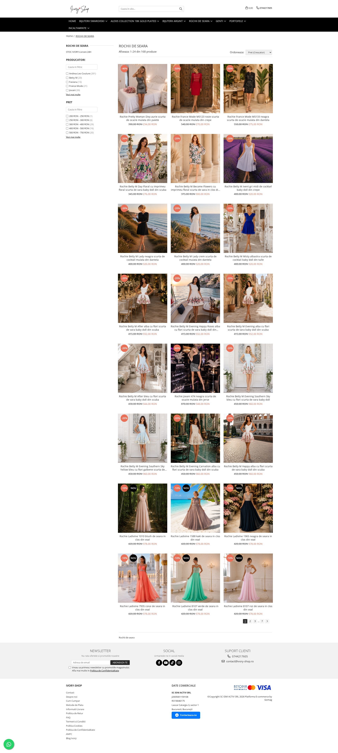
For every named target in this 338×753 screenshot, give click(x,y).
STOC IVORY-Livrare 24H (78, 51)
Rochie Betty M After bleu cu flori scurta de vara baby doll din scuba (142, 398)
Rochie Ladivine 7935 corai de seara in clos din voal (142, 607)
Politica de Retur (74, 713)
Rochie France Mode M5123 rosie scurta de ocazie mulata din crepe (195, 118)
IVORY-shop (74, 685)
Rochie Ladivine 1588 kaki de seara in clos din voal (195, 538)
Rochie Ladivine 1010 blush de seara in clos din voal (143, 538)
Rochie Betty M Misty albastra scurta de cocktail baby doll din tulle (248, 258)
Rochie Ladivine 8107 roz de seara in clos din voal (248, 607)
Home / (70, 36)
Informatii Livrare (75, 709)
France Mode (76, 86)
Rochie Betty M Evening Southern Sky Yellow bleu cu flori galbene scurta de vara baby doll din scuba (142, 468)
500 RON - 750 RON (79, 132)
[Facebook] (159, 663)
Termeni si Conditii (75, 721)
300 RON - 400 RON (79, 124)
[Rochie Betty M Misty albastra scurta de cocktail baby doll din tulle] (248, 228)
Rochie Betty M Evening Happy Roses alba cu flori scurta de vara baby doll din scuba (195, 328)
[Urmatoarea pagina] (267, 621)
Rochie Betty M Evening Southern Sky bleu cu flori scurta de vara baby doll (248, 398)
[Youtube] (166, 663)
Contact (70, 692)
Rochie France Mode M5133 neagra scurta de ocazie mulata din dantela (248, 118)
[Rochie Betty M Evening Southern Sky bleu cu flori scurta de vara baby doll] (248, 368)
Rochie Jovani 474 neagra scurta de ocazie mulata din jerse (195, 398)
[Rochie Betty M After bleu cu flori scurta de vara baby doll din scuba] (142, 368)
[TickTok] (172, 663)
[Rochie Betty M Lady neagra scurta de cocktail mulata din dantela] (142, 228)
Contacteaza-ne (188, 715)
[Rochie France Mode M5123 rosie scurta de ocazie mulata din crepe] (195, 88)
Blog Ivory (71, 738)
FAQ (68, 717)
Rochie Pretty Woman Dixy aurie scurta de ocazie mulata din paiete (142, 118)
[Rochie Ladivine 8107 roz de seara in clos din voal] (248, 578)
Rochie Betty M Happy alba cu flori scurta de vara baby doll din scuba (248, 468)
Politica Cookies (74, 725)
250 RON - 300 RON (79, 120)
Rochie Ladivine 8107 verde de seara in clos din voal (195, 607)
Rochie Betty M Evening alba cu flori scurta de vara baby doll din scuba (248, 328)
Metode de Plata (74, 705)
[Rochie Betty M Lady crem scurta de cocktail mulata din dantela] (195, 228)
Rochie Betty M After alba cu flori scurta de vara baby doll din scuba (142, 328)
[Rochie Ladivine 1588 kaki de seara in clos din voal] (195, 508)
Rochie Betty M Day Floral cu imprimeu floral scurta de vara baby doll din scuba (142, 188)
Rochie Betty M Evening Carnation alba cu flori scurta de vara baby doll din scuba (195, 468)
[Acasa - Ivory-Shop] (83, 9)
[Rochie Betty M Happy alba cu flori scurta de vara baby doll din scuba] (248, 438)
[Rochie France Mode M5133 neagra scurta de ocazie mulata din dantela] (248, 88)
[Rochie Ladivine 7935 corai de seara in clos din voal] (142, 578)
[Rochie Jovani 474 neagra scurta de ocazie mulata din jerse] (195, 368)
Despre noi (71, 696)
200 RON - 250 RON (79, 116)
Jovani (72, 90)
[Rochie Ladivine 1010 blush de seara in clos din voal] (142, 508)
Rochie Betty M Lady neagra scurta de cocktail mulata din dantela (142, 258)
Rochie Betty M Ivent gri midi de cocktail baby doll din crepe (248, 188)
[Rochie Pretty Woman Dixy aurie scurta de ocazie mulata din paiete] (142, 88)
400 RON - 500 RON (79, 128)
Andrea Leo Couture (79, 73)
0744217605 (239, 656)
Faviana (73, 81)
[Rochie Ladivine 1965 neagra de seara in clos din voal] (248, 508)
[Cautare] (181, 9)
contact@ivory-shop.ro (240, 661)
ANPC (69, 734)
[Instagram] (179, 663)
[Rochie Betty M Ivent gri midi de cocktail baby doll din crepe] (248, 158)
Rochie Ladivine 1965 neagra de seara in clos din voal (248, 538)
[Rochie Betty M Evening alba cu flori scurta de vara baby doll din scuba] (248, 298)
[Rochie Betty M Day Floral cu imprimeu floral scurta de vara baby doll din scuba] (142, 158)
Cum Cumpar (73, 700)
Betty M (73, 77)
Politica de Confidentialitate (104, 670)
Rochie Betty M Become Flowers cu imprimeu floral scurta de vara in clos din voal (195, 188)
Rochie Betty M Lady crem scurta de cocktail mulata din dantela (195, 258)
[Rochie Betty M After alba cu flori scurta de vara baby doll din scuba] (142, 298)
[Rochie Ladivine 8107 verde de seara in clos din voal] (195, 578)
